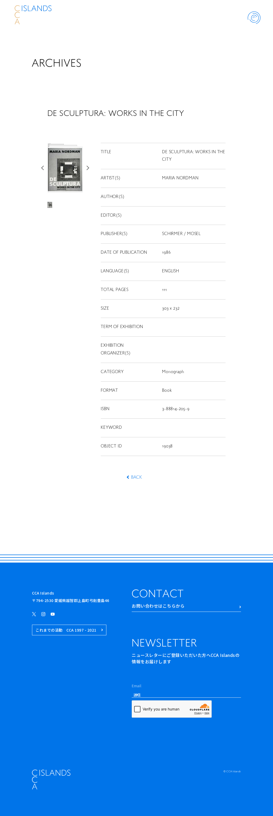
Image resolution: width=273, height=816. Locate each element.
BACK (136, 477)
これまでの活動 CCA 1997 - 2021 (66, 630)
